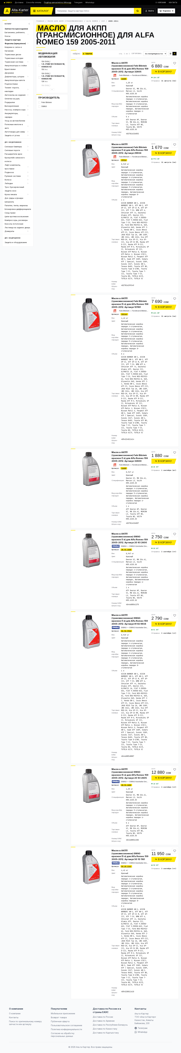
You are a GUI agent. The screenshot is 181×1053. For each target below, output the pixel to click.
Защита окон (10, 191)
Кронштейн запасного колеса (15, 159)
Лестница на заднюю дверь (17, 227)
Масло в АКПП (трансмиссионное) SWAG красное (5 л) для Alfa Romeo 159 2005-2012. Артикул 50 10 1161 (130, 855)
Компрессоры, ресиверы (16, 220)
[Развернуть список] (52, 89)
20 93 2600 (126, 550)
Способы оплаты (33, 2)
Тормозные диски (13, 54)
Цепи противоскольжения (16, 216)
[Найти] (137, 11)
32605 (123, 79)
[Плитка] (171, 53)
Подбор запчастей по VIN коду (57, 2)
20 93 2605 (126, 785)
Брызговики (10, 69)
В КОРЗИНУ (165, 71)
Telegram (78, 2)
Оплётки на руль (12, 98)
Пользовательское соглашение (66, 1025)
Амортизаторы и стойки (16, 65)
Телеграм (142, 1028)
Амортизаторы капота (15, 80)
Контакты (173, 2)
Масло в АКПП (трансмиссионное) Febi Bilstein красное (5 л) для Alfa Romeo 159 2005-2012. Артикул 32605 (130, 67)
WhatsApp (89, 2)
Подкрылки (10, 102)
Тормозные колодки (14, 58)
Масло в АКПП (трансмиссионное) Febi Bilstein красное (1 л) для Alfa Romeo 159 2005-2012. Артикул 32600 (130, 456)
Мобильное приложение (63, 1013)
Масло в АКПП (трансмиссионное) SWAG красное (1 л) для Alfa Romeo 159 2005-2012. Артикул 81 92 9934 (130, 619)
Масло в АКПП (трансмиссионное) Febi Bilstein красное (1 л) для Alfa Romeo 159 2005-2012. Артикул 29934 (130, 148)
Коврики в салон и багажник (13, 49)
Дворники (9, 73)
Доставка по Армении (104, 1021)
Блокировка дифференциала (18, 209)
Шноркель (9, 202)
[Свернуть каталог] (29, 23)
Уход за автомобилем (15, 121)
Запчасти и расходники (16, 29)
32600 (123, 468)
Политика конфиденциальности (66, 1029)
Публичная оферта (60, 1021)
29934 (123, 160)
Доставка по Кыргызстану (106, 1032)
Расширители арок (13, 154)
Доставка (19, 2)
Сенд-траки (10, 213)
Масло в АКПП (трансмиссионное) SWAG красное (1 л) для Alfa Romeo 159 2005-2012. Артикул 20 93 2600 (130, 538)
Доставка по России (103, 1017)
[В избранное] (174, 63)
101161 (124, 314)
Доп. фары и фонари (14, 198)
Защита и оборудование (16, 242)
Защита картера (13, 40)
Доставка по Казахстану (105, 1029)
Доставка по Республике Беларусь (110, 1025)
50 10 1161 (126, 866)
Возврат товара (59, 1017)
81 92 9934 (126, 631)
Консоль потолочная (14, 224)
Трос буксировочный (14, 187)
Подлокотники (11, 84)
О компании (161, 2)
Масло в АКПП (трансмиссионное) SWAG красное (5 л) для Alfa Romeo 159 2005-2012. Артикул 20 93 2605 (130, 773)
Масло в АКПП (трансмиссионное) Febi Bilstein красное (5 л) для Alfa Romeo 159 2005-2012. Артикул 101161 (130, 302)
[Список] (174, 53)
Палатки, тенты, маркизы (16, 205)
